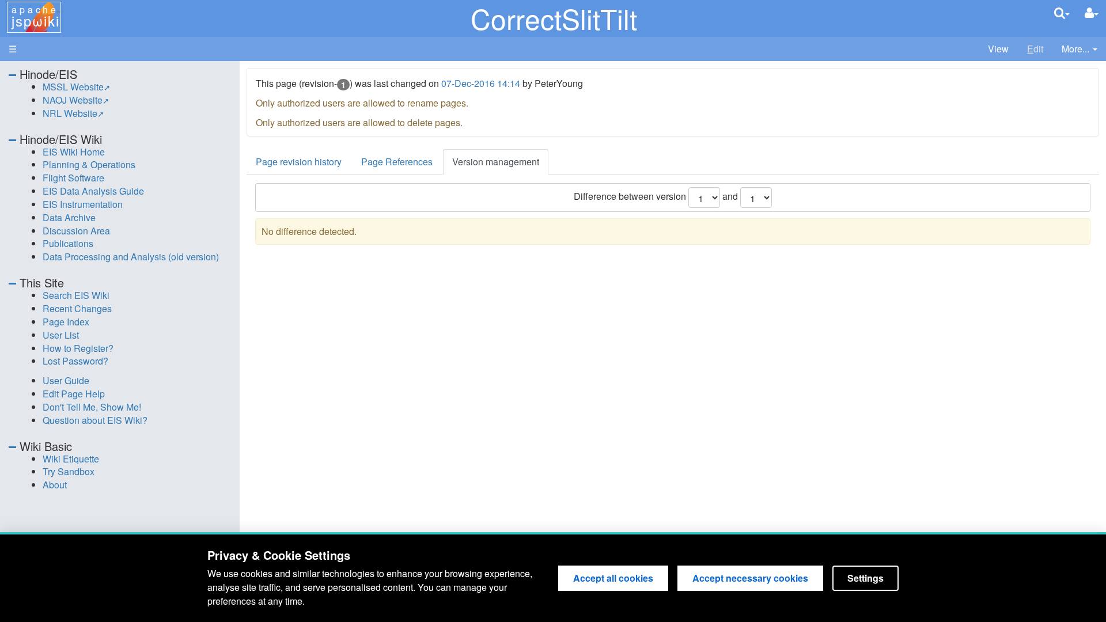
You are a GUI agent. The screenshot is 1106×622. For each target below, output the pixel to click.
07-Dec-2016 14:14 (480, 83)
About (55, 484)
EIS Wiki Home (74, 151)
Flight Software (73, 177)
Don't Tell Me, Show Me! (92, 407)
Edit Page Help (74, 393)
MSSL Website (73, 86)
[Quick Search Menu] (1062, 13)
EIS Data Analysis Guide (93, 191)
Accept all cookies (613, 578)
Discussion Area (76, 230)
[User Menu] (1091, 13)
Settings (865, 578)
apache (35, 17)
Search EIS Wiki (76, 295)
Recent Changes (77, 308)
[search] (1062, 13)
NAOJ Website (73, 100)
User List (61, 335)
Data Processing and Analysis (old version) (131, 256)
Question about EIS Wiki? (95, 420)
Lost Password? (75, 360)
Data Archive (69, 217)
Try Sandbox (68, 471)
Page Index (66, 321)
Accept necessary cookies (750, 578)
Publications (68, 243)
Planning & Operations (89, 164)
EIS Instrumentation (83, 204)
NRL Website (70, 113)
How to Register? (78, 348)
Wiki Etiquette (71, 458)
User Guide (66, 380)
